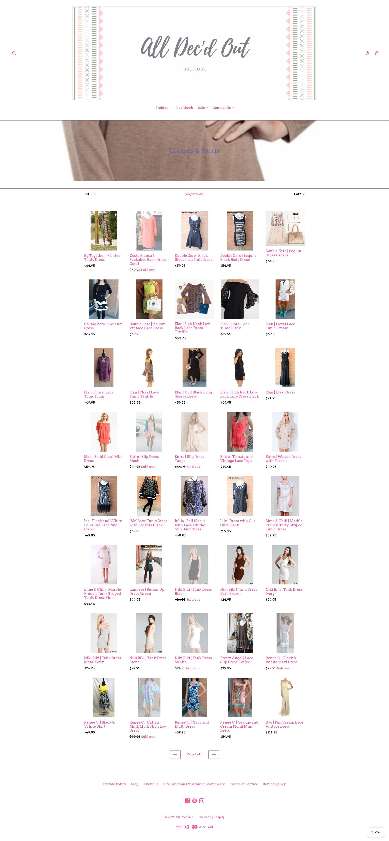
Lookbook (184, 108)
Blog (134, 784)
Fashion (164, 108)
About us (150, 784)
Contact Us (224, 108)
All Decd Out (184, 817)
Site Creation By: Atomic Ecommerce (194, 784)
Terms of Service (244, 784)
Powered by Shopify (211, 817)
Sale (204, 108)
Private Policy (114, 784)
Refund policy (274, 784)
